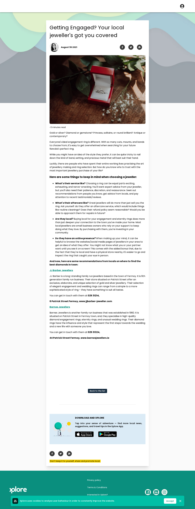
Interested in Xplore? (97, 494)
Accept (170, 501)
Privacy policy (94, 480)
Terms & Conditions (97, 487)
